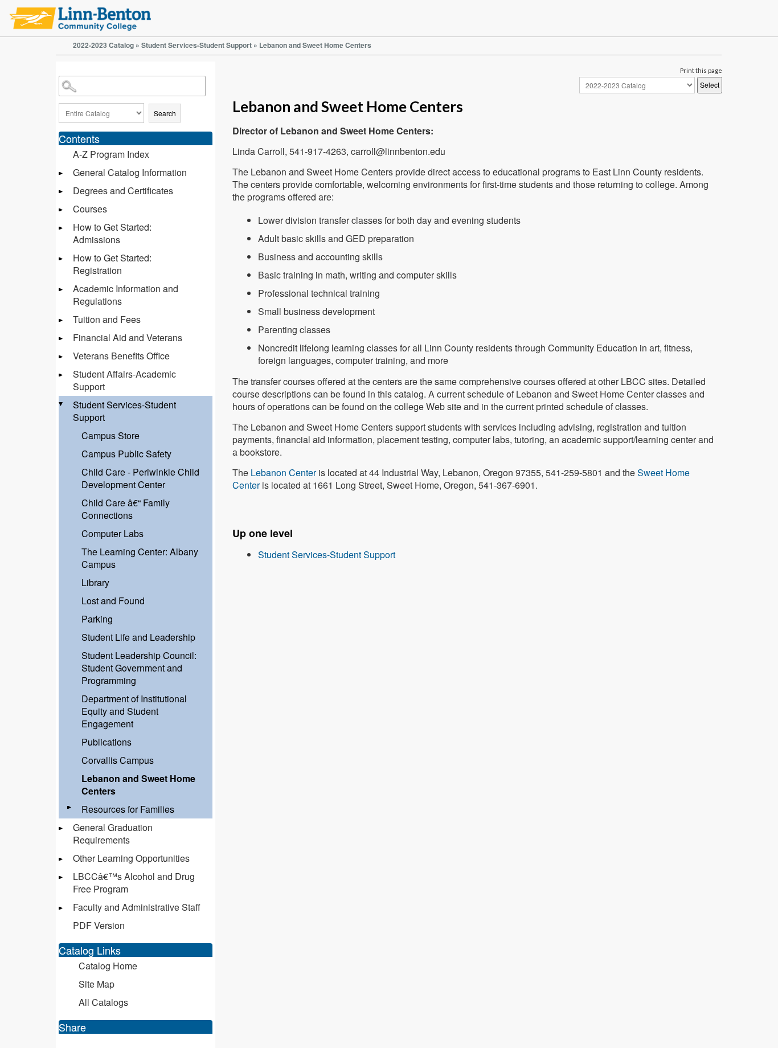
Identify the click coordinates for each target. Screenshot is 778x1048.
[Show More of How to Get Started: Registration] (61, 258)
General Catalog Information (130, 172)
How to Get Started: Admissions (112, 233)
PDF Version (99, 925)
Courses (90, 208)
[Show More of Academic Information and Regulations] (61, 289)
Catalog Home (108, 965)
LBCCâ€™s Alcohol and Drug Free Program (134, 882)
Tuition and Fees (107, 319)
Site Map (96, 983)
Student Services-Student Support (196, 45)
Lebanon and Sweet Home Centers (138, 784)
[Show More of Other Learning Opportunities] (61, 859)
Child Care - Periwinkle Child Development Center (140, 478)
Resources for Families (127, 809)
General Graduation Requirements (113, 833)
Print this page (701, 70)
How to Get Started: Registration (112, 264)
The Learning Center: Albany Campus (139, 558)
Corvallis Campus (117, 760)
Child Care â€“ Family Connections (125, 509)
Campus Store (110, 435)
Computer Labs (112, 533)
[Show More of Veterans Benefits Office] (61, 356)
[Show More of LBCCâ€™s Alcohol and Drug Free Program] (61, 877)
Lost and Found (113, 600)
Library (95, 582)
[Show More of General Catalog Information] (61, 173)
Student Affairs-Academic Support (124, 380)
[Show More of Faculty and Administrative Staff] (61, 908)
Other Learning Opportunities (131, 858)
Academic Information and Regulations (125, 295)
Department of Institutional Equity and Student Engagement (134, 711)
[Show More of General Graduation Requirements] (61, 828)
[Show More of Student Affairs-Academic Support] (61, 375)
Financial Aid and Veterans (127, 337)
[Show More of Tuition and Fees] (61, 320)
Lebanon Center (283, 472)
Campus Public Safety (126, 453)
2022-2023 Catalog (103, 45)
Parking (97, 618)
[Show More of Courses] (61, 209)
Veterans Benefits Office (121, 355)
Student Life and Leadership (138, 637)
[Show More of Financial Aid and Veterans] (61, 338)
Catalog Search (60, 78)
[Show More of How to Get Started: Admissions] (61, 228)
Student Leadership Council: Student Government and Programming (138, 668)
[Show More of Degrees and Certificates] (61, 191)
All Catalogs (103, 1002)
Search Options (135, 98)
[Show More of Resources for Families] (70, 807)
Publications (106, 741)
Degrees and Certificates (123, 190)
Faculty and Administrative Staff (136, 907)
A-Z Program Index (111, 154)
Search (165, 113)
